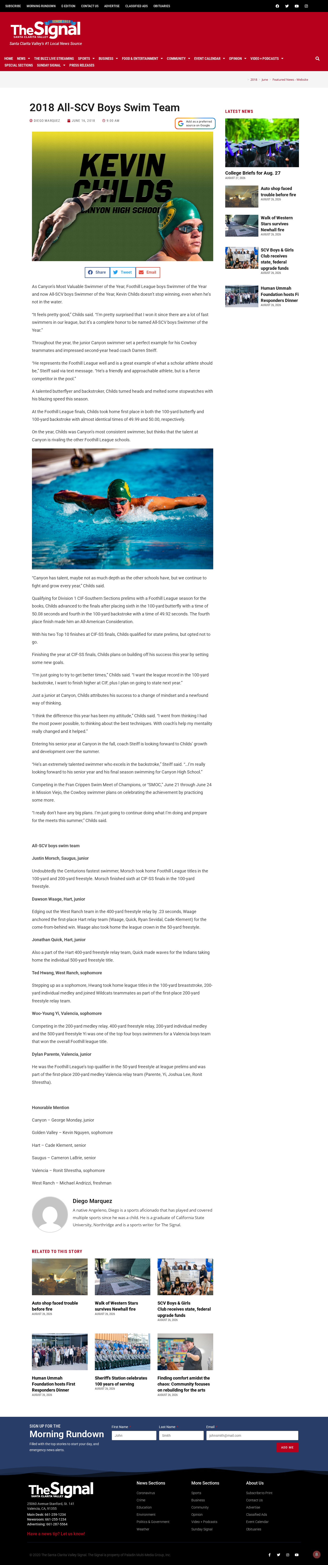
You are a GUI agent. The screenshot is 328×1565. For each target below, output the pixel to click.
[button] (317, 58)
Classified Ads (136, 6)
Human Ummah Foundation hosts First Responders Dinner (53, 1384)
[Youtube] (296, 6)
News (21, 58)
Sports (84, 58)
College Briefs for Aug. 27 (253, 173)
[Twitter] (287, 6)
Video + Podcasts (264, 58)
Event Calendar (207, 58)
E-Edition (68, 6)
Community (176, 58)
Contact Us (89, 6)
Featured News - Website (290, 79)
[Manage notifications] (317, 1554)
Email (210, 1427)
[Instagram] (306, 6)
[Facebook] (277, 6)
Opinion (235, 58)
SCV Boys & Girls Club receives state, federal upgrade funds (184, 1309)
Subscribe (13, 6)
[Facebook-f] (269, 1555)
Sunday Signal (49, 65)
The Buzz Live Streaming (54, 58)
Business (106, 58)
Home (8, 58)
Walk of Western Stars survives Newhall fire (277, 223)
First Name (120, 1427)
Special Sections (19, 65)
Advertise (112, 6)
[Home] (244, 79)
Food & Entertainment (140, 58)
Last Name (167, 1427)
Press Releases (81, 65)
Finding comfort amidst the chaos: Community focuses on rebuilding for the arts (184, 1384)
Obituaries (161, 6)
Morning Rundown (41, 6)
